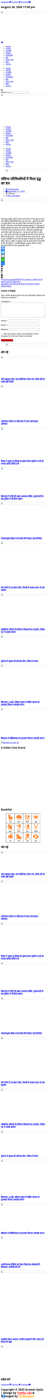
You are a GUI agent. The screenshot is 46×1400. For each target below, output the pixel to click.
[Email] (23, 256)
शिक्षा (7, 62)
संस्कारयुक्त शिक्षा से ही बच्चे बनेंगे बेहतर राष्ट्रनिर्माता (21, 538)
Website (4, 329)
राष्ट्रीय (8, 49)
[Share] (23, 263)
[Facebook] (23, 248)
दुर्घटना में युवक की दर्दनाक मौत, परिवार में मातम (19, 661)
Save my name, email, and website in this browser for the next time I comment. (19, 335)
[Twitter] (23, 252)
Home (8, 46)
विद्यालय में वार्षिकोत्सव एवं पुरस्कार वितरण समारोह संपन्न (22, 738)
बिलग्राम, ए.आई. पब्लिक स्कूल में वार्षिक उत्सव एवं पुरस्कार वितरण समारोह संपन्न (20, 703)
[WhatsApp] (23, 259)
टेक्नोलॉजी (9, 55)
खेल (7, 57)
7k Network (26, 1396)
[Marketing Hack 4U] (10, 743)
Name (4, 321)
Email (4, 325)
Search (3, 92)
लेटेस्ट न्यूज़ (9, 60)
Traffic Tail (24, 1393)
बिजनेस (8, 53)
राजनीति (8, 51)
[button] (23, 90)
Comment (6, 301)
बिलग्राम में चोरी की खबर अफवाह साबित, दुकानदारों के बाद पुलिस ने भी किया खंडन (22, 497)
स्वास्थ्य (8, 64)
